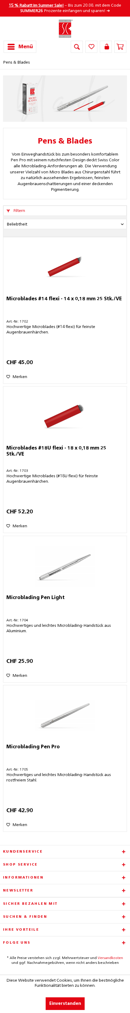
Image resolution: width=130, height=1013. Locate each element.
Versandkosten (110, 958)
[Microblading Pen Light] (65, 566)
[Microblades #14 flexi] (65, 267)
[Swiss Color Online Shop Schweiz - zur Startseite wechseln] (65, 29)
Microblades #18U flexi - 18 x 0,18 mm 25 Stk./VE (56, 451)
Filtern (18, 211)
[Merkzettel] (91, 47)
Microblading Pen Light (35, 597)
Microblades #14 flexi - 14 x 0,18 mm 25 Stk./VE (64, 299)
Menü (25, 46)
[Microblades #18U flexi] (65, 417)
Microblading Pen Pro (33, 747)
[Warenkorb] (120, 47)
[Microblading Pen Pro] (65, 715)
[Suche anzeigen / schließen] (77, 47)
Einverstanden (65, 1004)
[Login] (106, 47)
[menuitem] (20, 47)
